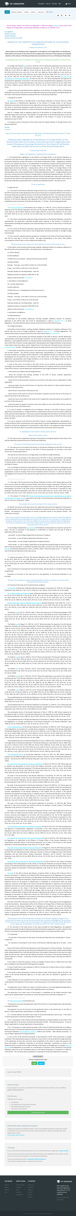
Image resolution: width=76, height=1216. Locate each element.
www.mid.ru (28, 277)
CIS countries (20, 1185)
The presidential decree (15, 727)
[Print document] (58, 15)
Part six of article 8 (16, 207)
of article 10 (31, 528)
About (26, 12)
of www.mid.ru (54, 333)
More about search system (15, 1135)
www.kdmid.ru (29, 309)
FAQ (17, 1189)
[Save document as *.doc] (62, 15)
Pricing (54, 3)
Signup (41, 1063)
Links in (33, 12)
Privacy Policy (30, 1196)
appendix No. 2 (48, 331)
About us (31, 1185)
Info (59, 3)
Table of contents (16, 12)
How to (48, 3)
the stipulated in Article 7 (28, 1031)
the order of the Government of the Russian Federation (24, 764)
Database (41, 3)
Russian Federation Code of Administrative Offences (24, 603)
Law (24, 66)
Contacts (31, 1187)
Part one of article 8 (16, 1001)
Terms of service (30, 1191)
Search (7, 1185)
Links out (41, 12)
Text (7, 12)
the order (10, 101)
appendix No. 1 (59, 321)
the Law (7, 549)
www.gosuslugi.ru (10, 347)
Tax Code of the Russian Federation (18, 593)
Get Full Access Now (38, 1112)
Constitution (11, 588)
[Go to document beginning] (66, 15)
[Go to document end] (69, 15)
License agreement (19, 1193)
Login (68, 4)
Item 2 (56, 25)
